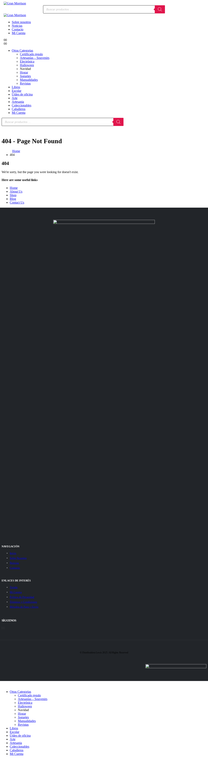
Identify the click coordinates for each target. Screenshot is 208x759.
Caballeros (18, 109)
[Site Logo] (15, 3)
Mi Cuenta (18, 33)
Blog (13, 199)
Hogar (24, 72)
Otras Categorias (22, 50)
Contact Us (17, 202)
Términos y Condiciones (23, 601)
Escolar (16, 90)
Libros (16, 87)
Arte (14, 98)
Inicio (13, 553)
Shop (13, 195)
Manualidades (29, 79)
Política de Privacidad (22, 597)
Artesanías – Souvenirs (34, 58)
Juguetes (25, 76)
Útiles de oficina (22, 94)
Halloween (27, 65)
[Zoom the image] (104, 221)
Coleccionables (21, 105)
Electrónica (27, 61)
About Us (16, 191)
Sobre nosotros (21, 22)
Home (14, 188)
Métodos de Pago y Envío (24, 606)
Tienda (13, 587)
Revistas (25, 83)
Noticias (17, 25)
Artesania (18, 101)
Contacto (17, 29)
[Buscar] (160, 9)
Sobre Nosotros (18, 557)
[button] (4, 684)
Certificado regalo (31, 54)
